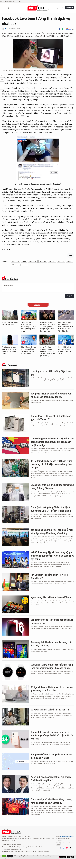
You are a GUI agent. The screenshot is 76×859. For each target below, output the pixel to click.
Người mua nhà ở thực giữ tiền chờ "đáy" (10, 323)
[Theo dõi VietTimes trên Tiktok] (70, 848)
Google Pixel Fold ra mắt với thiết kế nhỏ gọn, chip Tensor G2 (51, 417)
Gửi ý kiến (70, 296)
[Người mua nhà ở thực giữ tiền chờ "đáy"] (10, 315)
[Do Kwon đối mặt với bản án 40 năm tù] (15, 716)
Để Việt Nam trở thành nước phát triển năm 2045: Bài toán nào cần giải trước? (29, 350)
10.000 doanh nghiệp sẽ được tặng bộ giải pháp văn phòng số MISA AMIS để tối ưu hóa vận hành (52, 555)
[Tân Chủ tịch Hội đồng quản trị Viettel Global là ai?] (15, 582)
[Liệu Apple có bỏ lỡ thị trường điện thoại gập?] (15, 378)
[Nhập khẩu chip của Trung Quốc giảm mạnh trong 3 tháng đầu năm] (15, 492)
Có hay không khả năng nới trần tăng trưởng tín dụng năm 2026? (65, 350)
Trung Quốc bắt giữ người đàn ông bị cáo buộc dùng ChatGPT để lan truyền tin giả (51, 509)
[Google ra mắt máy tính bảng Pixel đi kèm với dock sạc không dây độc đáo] (15, 400)
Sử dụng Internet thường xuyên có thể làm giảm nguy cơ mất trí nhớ (52, 688)
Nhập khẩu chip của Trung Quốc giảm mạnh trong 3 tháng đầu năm (52, 486)
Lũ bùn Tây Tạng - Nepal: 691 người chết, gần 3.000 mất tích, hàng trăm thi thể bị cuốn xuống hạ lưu (47, 351)
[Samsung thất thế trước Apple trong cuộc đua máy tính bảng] (15, 649)
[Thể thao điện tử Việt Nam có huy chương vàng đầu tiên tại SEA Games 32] (15, 806)
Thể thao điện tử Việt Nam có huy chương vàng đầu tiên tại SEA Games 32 (51, 801)
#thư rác (69, 261)
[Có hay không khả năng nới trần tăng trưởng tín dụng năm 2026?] (66, 340)
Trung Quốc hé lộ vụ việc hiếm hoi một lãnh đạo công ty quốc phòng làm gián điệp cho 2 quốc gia (47, 326)
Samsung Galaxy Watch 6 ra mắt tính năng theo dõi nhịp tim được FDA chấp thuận (52, 666)
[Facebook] (59, 29)
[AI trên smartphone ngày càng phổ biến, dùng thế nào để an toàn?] (10, 340)
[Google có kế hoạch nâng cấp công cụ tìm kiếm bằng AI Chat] (15, 761)
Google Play (70, 857)
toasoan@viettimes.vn (67, 836)
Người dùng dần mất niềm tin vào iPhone (51, 597)
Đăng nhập (69, 7)
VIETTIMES (38, 8)
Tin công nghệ (10, 365)
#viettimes (24, 265)
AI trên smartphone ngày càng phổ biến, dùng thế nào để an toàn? (9, 350)
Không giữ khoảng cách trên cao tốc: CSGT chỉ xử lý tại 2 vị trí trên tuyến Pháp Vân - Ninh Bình (66, 326)
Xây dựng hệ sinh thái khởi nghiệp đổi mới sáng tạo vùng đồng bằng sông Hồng (52, 531)
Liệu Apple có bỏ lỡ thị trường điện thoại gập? (51, 372)
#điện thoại (15, 265)
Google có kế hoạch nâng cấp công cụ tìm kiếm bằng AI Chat (51, 756)
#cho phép (52, 261)
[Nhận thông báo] (58, 7)
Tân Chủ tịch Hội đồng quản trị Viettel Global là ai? (49, 576)
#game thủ (43, 261)
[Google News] (70, 29)
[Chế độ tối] (62, 7)
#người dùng (32, 261)
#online (24, 261)
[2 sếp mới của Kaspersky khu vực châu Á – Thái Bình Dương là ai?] (15, 784)
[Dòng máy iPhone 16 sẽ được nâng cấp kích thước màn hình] (15, 627)
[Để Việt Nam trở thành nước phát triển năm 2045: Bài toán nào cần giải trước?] (29, 340)
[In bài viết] (63, 29)
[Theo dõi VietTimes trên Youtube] (67, 848)
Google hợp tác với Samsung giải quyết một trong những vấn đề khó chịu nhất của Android (52, 735)
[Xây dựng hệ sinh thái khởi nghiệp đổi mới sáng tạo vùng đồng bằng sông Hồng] (15, 537)
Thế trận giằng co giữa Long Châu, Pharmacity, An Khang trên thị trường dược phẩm (28, 326)
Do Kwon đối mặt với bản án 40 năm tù (50, 709)
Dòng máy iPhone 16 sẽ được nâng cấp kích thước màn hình (52, 621)
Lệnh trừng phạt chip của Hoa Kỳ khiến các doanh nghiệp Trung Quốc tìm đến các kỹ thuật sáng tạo (52, 442)
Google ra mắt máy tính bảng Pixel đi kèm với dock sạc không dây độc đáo (51, 395)
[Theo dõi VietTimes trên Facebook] (60, 848)
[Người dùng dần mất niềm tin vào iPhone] (15, 604)
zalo (63, 848)
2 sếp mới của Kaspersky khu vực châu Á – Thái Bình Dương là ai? (52, 778)
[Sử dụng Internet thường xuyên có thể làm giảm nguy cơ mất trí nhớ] (15, 694)
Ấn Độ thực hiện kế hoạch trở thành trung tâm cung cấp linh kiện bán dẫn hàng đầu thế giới (51, 464)
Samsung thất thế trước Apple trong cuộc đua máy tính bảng (52, 644)
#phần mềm (15, 261)
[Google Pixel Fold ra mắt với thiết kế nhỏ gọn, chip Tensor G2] (15, 423)
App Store (62, 857)
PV (6, 29)
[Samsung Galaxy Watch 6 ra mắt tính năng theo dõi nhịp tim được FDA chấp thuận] (15, 672)
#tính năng (61, 261)
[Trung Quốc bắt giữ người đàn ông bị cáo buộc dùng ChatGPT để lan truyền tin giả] (15, 514)
